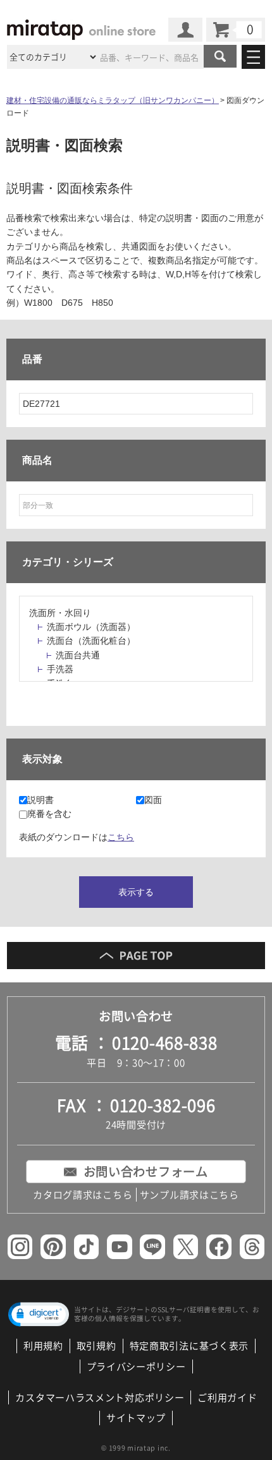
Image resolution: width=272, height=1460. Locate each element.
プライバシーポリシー (136, 1366)
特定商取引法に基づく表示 (189, 1346)
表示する (136, 892)
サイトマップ (136, 1418)
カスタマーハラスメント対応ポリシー (99, 1397)
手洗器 (60, 669)
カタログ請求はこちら (82, 1195)
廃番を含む (49, 814)
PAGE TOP (136, 955)
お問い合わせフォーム (145, 1171)
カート (235, 30)
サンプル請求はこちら (189, 1195)
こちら (121, 837)
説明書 (40, 800)
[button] (38, 1314)
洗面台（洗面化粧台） (91, 641)
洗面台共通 (78, 655)
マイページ (185, 30)
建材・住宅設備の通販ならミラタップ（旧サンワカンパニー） (112, 100)
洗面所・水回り (60, 613)
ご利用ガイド (227, 1397)
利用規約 (43, 1346)
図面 (153, 800)
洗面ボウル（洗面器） (91, 627)
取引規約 (96, 1346)
